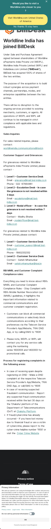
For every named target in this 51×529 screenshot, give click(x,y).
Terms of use (25, 484)
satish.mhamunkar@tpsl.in (28, 263)
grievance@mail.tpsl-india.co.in (30, 180)
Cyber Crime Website (28, 433)
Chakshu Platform (26, 411)
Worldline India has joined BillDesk (23, 43)
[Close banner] (48, 3)
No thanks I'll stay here (25, 26)
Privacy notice (25, 479)
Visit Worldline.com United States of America (25, 20)
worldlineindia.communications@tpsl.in (23, 148)
